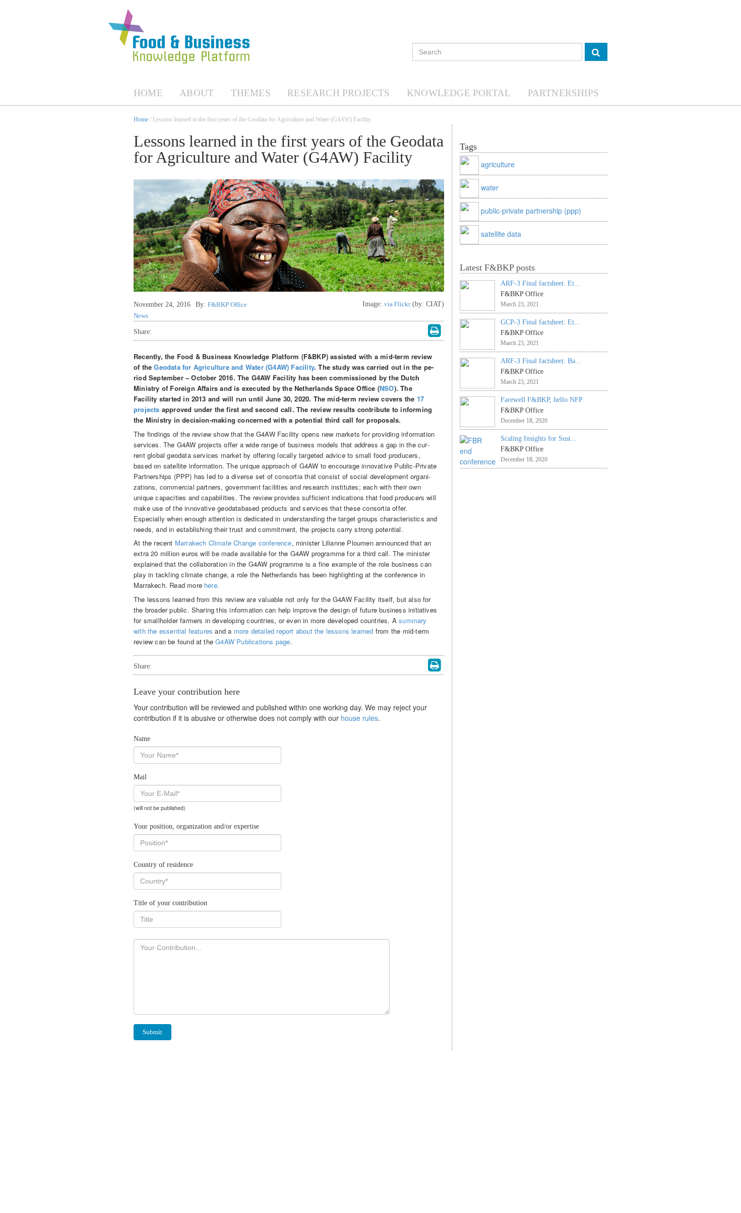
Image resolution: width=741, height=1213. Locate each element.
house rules (359, 718)
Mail (140, 777)
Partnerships (563, 93)
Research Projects (338, 93)
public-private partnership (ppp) (531, 211)
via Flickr (397, 304)
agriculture (498, 164)
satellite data (501, 234)
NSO (387, 388)
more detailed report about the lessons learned (304, 631)
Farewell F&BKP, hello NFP (542, 399)
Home (148, 93)
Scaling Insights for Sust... (539, 438)
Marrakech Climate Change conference (233, 543)
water (490, 187)
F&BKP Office (227, 304)
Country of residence (163, 864)
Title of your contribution (170, 903)
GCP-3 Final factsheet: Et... (540, 322)
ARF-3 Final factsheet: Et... (540, 283)
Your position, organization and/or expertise (196, 826)
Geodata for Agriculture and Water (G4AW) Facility (234, 367)
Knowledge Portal (459, 93)
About (196, 93)
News (141, 315)
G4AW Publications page (252, 641)
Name (142, 739)
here (210, 585)
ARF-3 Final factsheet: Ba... (541, 361)
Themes (251, 93)
